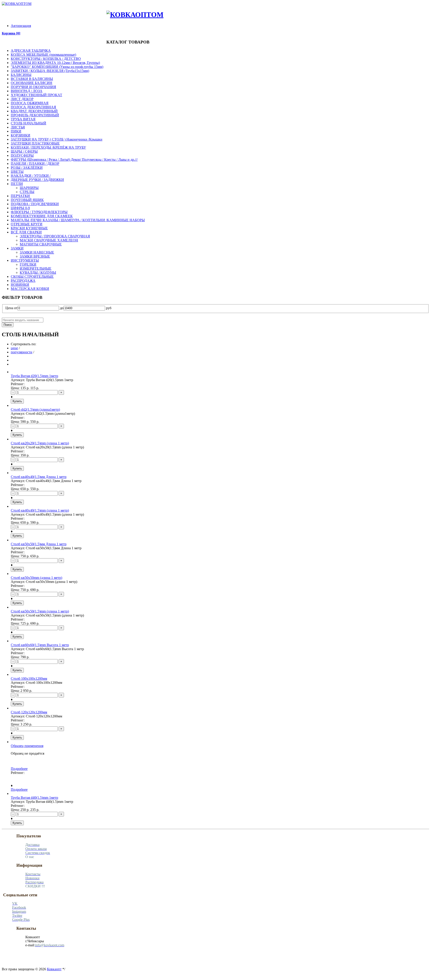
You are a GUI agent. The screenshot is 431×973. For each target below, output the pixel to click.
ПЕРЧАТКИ (20, 196)
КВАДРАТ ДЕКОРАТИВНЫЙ (34, 111)
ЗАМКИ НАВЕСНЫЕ (37, 252)
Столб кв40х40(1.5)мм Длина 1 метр (38, 477)
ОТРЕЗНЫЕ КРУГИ (26, 224)
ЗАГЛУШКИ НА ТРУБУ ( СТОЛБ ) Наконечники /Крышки (56, 139)
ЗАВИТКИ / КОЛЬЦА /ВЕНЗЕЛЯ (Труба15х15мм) (50, 71)
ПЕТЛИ (17, 184)
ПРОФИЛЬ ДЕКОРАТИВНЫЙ (35, 115)
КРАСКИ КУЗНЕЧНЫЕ (29, 228)
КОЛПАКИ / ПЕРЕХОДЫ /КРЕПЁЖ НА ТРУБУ (48, 147)
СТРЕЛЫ (27, 192)
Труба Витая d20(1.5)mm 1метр (34, 376)
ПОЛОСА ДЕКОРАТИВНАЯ (33, 107)
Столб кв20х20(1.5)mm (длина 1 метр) (40, 443)
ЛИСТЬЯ (18, 127)
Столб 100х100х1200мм (29, 678)
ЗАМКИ (17, 248)
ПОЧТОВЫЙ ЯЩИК (27, 200)
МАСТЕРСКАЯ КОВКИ (30, 289)
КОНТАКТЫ (65, 11)
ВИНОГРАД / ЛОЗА (26, 91)
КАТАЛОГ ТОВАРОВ (24, 11)
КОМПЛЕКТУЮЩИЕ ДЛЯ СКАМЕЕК (42, 216)
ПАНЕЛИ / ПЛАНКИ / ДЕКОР (35, 163)
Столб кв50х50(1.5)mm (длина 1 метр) (40, 611)
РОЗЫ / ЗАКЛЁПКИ (27, 167)
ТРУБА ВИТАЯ (23, 119)
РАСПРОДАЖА (82, 11)
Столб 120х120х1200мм (29, 712)
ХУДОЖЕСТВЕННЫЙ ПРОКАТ (36, 95)
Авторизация (21, 26)
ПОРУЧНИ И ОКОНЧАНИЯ (33, 87)
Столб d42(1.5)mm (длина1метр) (35, 409)
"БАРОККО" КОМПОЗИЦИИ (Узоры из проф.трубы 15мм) (57, 67)
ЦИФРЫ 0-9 (20, 208)
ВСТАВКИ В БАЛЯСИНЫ (32, 79)
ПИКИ (16, 131)
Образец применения (27, 746)
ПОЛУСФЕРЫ (22, 155)
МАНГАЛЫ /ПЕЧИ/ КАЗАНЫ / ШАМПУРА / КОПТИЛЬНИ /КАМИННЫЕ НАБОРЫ (78, 220)
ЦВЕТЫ (17, 172)
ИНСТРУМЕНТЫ (25, 260)
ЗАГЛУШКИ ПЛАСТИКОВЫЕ (35, 143)
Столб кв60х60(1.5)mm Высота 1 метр (40, 645)
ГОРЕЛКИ (28, 264)
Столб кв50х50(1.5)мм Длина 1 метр (38, 544)
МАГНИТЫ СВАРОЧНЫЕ (41, 244)
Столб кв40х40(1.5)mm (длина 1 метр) (40, 510)
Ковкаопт (54, 969)
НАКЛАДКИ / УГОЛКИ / (31, 176)
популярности (21, 352)
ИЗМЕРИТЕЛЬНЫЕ (35, 268)
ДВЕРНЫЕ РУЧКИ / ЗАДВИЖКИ (37, 180)
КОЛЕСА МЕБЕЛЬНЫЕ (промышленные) (43, 54)
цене (14, 348)
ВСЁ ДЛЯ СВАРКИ (26, 232)
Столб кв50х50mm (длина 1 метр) (36, 578)
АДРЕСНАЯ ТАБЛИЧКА (31, 50)
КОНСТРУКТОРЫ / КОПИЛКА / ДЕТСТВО (46, 59)
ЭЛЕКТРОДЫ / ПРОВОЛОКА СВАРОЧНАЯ (55, 236)
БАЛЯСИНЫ (21, 75)
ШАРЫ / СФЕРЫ (24, 151)
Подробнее (19, 769)
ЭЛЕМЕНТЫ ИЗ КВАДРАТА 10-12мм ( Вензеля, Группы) (55, 63)
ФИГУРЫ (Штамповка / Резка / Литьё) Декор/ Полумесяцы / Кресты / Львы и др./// (74, 159)
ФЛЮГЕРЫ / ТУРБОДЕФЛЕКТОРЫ (39, 212)
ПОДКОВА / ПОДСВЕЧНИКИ (35, 204)
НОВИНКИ (99, 11)
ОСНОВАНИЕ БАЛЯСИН (31, 83)
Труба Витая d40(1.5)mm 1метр (34, 797)
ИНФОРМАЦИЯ (47, 11)
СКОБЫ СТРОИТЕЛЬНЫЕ (32, 276)
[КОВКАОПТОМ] (16, 4)
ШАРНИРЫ (29, 188)
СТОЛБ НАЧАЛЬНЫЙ (28, 123)
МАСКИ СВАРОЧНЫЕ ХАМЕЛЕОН (49, 240)
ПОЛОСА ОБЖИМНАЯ (29, 103)
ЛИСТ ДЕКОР (22, 99)
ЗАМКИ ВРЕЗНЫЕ (35, 256)
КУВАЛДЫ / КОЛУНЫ (38, 272)
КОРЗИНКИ (20, 135)
